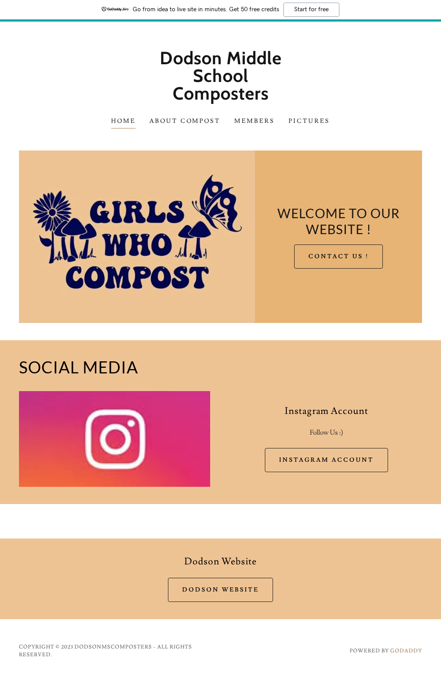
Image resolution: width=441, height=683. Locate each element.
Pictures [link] (309, 121)
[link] (220, 97)
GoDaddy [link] (406, 651)
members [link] (254, 121)
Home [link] (123, 121)
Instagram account (326, 460)
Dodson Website (220, 590)
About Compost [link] (185, 121)
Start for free (311, 9)
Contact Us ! (338, 256)
